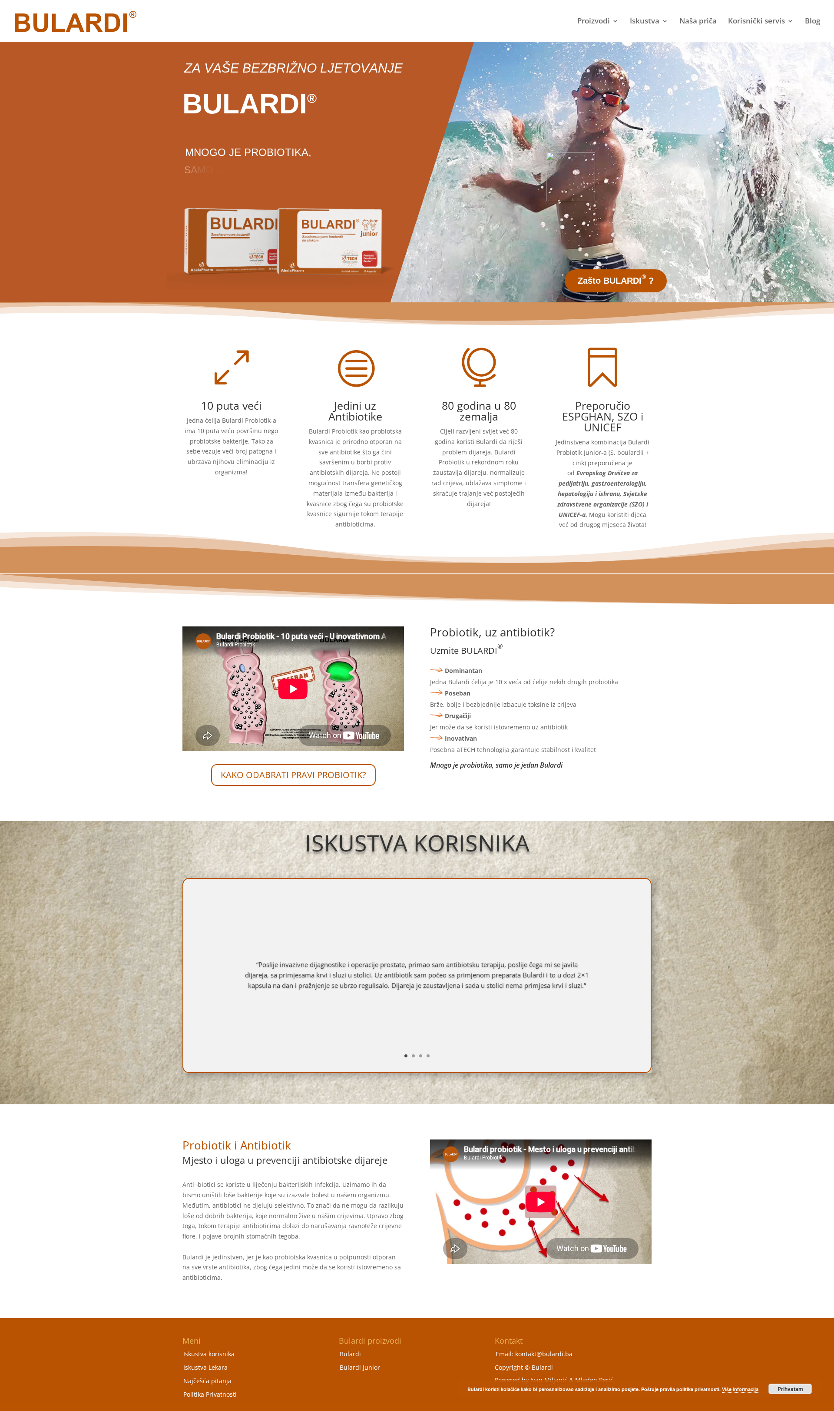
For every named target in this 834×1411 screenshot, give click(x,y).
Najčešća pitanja (207, 1381)
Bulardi (350, 1354)
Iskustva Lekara (205, 1367)
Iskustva (644, 22)
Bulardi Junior (360, 1367)
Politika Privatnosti (210, 1394)
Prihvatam (790, 1389)
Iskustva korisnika (209, 1354)
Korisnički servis (756, 22)
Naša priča (698, 22)
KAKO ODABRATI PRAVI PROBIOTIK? (293, 775)
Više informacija (740, 1389)
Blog (812, 22)
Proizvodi (593, 22)
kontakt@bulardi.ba (544, 1354)
